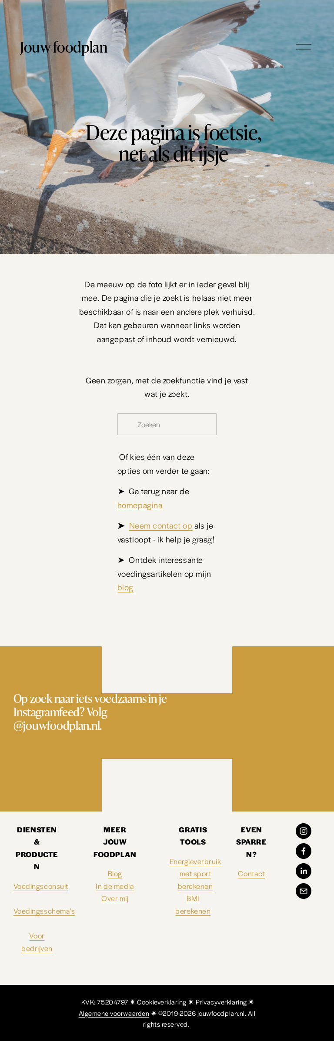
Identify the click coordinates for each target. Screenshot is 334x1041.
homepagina (139, 504)
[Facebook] (303, 851)
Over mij (114, 898)
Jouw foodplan (63, 47)
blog (125, 586)
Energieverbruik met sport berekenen (195, 873)
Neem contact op (161, 525)
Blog (115, 873)
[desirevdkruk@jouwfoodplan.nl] (303, 891)
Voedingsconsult (40, 886)
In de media (115, 886)
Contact (251, 873)
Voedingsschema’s (44, 910)
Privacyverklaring (221, 1001)
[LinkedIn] (303, 871)
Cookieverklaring (162, 1001)
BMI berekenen (192, 904)
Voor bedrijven (37, 941)
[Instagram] (303, 831)
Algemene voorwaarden (114, 1013)
